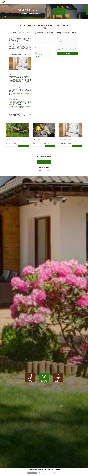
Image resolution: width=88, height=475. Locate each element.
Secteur (20, 20)
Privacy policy (58, 472)
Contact (85, 2)
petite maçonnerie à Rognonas (24, 93)
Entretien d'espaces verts (12, 139)
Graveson (36, 52)
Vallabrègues (36, 56)
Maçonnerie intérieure (38, 139)
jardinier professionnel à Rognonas (20, 79)
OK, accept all (32, 472)
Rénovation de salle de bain (66, 139)
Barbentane (36, 49)
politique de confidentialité (71, 50)
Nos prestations (63, 2)
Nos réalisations (72, 2)
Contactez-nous (59, 9)
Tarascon (36, 55)
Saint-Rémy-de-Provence (38, 54)
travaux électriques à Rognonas (15, 87)
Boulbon (35, 50)
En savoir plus (23, 146)
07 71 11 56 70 (59, 13)
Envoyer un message (44, 162)
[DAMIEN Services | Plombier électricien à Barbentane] (7, 2)
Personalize (50, 472)
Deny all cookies (42, 472)
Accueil (57, 2)
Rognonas (24, 20)
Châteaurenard (37, 51)
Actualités (79, 2)
